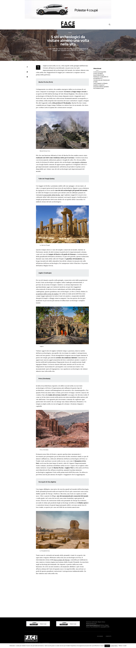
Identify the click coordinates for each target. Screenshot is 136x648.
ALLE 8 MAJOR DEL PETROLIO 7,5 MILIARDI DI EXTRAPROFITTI (100, 77)
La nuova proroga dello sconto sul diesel (99, 73)
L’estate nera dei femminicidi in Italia (101, 81)
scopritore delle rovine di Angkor (47, 294)
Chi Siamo (100, 636)
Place (70, 32)
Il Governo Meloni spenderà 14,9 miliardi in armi (101, 87)
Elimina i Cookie (122, 646)
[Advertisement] (62, 595)
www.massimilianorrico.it (93, 625)
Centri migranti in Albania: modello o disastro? (100, 84)
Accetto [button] (107, 646)
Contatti (108, 636)
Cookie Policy (114, 646)
